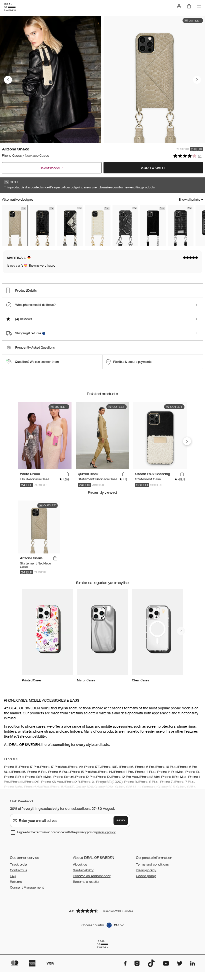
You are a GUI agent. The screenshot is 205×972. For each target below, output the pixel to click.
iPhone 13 (192, 772)
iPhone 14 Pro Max (170, 772)
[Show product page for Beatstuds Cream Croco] (98, 225)
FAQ (13, 876)
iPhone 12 (103, 777)
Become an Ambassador (91, 876)
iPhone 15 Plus (58, 772)
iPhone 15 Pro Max (83, 772)
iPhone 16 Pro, (144, 767)
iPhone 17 (11, 767)
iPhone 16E (109, 767)
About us (80, 864)
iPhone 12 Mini (150, 777)
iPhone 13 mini (63, 777)
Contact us (18, 870)
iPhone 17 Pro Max (53, 767)
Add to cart (153, 168)
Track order (19, 864)
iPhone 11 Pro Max (173, 777)
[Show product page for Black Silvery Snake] (125, 225)
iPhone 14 (105, 772)
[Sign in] (179, 6)
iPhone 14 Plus (145, 772)
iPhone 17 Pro (29, 767)
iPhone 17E (92, 767)
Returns (16, 882)
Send (120, 820)
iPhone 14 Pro (123, 772)
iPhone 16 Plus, (166, 767)
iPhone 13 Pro (14, 777)
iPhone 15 (18, 772)
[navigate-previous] (187, 441)
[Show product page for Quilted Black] (181, 225)
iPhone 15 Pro (36, 772)
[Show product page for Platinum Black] (153, 225)
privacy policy (106, 832)
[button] (102, 910)
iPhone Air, (75, 767)
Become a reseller (86, 882)
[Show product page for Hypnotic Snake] (70, 225)
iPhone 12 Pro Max (125, 777)
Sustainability (83, 870)
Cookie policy (146, 876)
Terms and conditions (152, 864)
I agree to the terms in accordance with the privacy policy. (66, 832)
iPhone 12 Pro (85, 777)
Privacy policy (146, 870)
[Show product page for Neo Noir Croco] (43, 225)
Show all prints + (190, 199)
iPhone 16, (127, 767)
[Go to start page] (10, 7)
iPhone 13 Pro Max (38, 777)
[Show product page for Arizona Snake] (15, 225)
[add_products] (66, 474)
